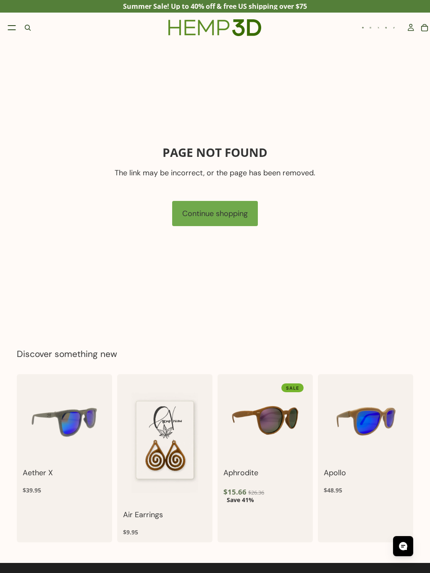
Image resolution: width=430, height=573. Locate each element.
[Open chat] (403, 546)
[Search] (27, 27)
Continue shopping (215, 213)
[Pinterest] (386, 27)
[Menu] (12, 27)
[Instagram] (370, 27)
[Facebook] (363, 27)
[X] (378, 27)
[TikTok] (394, 27)
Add (200, 492)
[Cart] (424, 27)
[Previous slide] (32, 422)
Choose (100, 450)
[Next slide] (97, 422)
